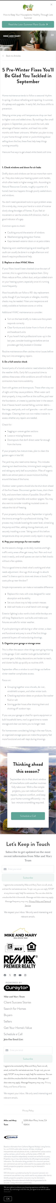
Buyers (8, 1015)
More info (7, 1191)
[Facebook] (5, 975)
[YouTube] (20, 975)
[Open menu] (52, 35)
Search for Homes (15, 1008)
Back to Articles (13, 55)
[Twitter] (10, 975)
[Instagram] (25, 975)
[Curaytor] (17, 990)
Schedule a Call (13, 1034)
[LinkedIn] (15, 975)
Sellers (8, 1021)
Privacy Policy (28, 1110)
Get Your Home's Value (18, 1028)
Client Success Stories (17, 1002)
